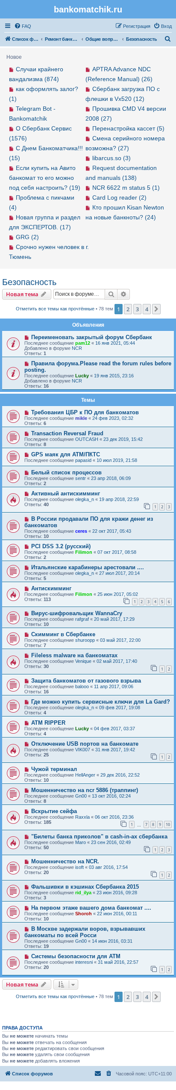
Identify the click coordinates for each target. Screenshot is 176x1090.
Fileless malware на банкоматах (74, 655)
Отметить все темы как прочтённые (55, 308)
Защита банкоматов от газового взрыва (86, 680)
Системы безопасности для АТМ (75, 956)
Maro (80, 842)
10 (168, 824)
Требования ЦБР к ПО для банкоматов (85, 412)
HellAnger (85, 774)
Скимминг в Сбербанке (63, 634)
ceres (81, 531)
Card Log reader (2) (119, 197)
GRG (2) (27, 237)
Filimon (83, 552)
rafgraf (82, 619)
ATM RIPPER (48, 723)
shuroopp (85, 640)
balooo (82, 686)
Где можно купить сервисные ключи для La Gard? (100, 701)
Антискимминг (51, 588)
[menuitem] (22, 26)
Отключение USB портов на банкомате (84, 744)
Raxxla (82, 817)
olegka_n (84, 499)
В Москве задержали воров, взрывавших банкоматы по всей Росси (84, 932)
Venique (83, 661)
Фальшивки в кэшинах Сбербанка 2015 (85, 887)
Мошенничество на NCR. (65, 861)
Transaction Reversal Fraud (67, 433)
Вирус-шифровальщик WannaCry (76, 613)
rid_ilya (83, 892)
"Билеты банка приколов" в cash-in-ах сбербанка (99, 836)
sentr (80, 478)
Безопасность (29, 282)
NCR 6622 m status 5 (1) (126, 187)
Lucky (82, 375)
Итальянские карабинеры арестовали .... (87, 567)
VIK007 (82, 749)
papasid (83, 460)
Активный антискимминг (65, 493)
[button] (156, 309)
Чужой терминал (54, 769)
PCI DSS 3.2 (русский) (61, 546)
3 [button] (137, 309)
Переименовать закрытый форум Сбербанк (91, 337)
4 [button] (146, 309)
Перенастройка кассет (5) (128, 128)
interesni (84, 962)
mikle (81, 418)
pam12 (82, 343)
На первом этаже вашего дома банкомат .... (91, 908)
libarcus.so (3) (111, 158)
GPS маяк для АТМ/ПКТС (65, 454)
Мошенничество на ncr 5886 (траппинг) (84, 790)
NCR (77, 348)
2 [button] (127, 309)
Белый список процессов (66, 472)
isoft (79, 867)
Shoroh (83, 913)
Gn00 (81, 796)
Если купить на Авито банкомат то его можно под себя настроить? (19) (44, 177)
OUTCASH (86, 439)
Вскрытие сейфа (54, 811)
